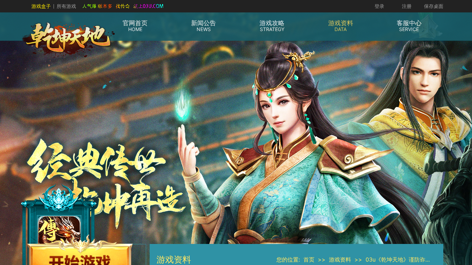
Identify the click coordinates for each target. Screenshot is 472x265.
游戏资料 (340, 259)
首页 (308, 259)
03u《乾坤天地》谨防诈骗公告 (404, 259)
